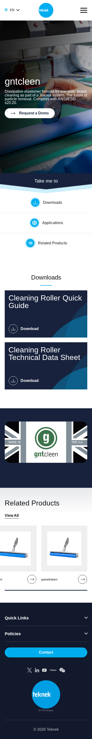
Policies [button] (13, 633)
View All (12, 516)
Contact (46, 652)
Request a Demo (34, 113)
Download (30, 329)
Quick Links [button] (17, 618)
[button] (12, 10)
